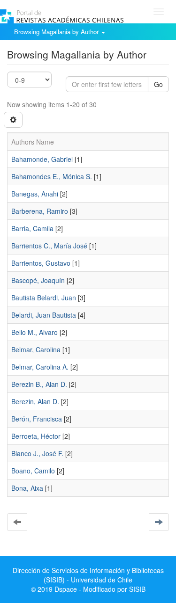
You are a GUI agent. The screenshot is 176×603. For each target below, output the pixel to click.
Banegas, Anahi (34, 193)
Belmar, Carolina (36, 349)
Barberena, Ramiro (39, 211)
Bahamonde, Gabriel (42, 159)
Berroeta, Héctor (36, 436)
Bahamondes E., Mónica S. (51, 176)
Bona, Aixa (27, 488)
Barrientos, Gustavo (40, 263)
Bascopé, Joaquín (38, 280)
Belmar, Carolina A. (40, 366)
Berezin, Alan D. (35, 401)
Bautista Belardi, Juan (43, 297)
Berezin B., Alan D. (39, 384)
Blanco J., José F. (37, 453)
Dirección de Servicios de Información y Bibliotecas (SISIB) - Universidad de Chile (88, 575)
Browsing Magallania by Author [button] (57, 31)
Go (158, 84)
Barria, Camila (32, 228)
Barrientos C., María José (49, 245)
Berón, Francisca (36, 418)
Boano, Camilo (33, 470)
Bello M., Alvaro (34, 332)
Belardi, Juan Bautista (43, 315)
